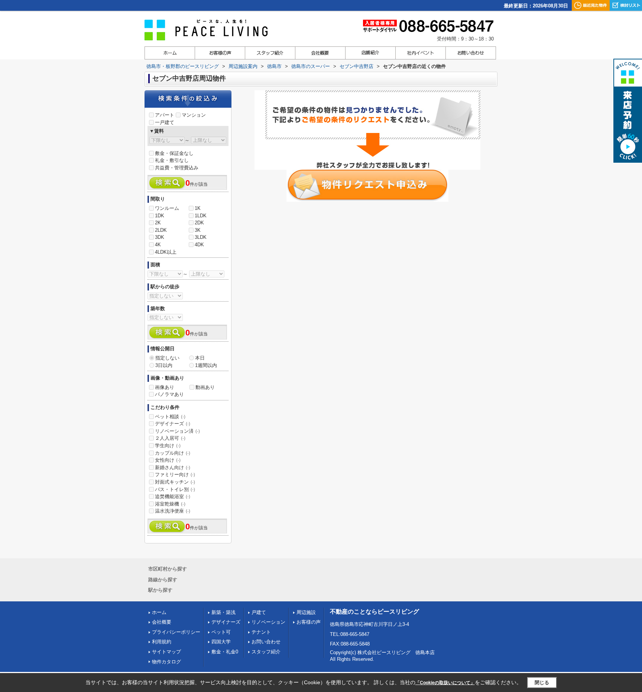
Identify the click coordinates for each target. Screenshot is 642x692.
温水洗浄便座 (172, 511)
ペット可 (221, 632)
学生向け (168, 445)
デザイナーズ (172, 423)
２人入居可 (170, 438)
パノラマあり (169, 394)
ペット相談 (170, 416)
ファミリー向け (175, 474)
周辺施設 (306, 612)
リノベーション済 (177, 431)
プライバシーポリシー (176, 632)
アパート (164, 115)
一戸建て (164, 122)
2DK (199, 222)
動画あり (205, 387)
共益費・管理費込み (176, 167)
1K (198, 208)
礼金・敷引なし (172, 160)
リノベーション (268, 622)
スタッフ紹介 (266, 651)
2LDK (161, 230)
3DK (159, 237)
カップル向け (172, 453)
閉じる (542, 682)
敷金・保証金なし (174, 153)
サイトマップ (166, 651)
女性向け (168, 460)
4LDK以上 (165, 252)
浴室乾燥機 (170, 504)
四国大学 (221, 641)
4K (158, 244)
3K (198, 230)
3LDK (201, 237)
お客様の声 (308, 622)
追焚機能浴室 (172, 496)
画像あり (164, 387)
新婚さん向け (172, 467)
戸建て (259, 612)
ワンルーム (167, 208)
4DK (199, 244)
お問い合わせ (266, 641)
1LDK (201, 215)
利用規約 (161, 641)
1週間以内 (206, 365)
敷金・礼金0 (224, 651)
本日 (200, 358)
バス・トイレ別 (175, 489)
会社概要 (161, 622)
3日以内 (163, 365)
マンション (194, 115)
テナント (261, 632)
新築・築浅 (223, 612)
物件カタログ (166, 662)
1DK (159, 215)
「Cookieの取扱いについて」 (445, 682)
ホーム (159, 612)
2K (158, 222)
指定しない (167, 358)
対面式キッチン (175, 482)
